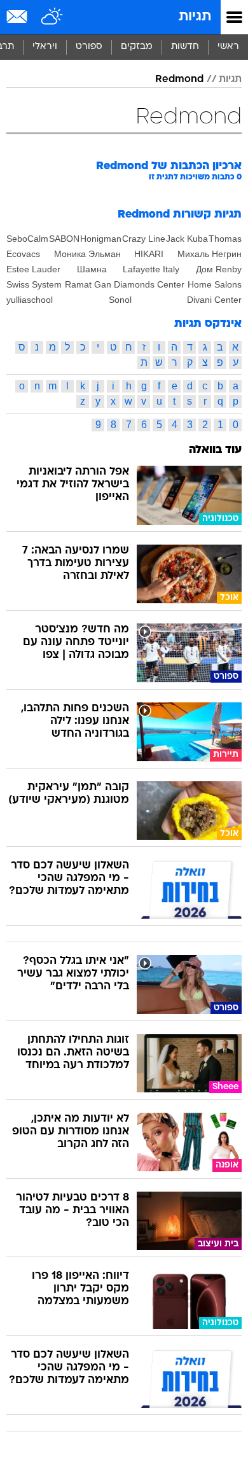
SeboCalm (27, 238)
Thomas (225, 238)
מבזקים (137, 47)
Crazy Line (143, 238)
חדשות (185, 47)
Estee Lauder (33, 269)
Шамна (92, 269)
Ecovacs (23, 254)
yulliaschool (29, 300)
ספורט (89, 47)
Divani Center (214, 300)
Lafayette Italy (151, 269)
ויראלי (44, 47)
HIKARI (148, 254)
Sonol (120, 300)
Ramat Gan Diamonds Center (124, 284)
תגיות (195, 17)
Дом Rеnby (219, 269)
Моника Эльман (87, 254)
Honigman (100, 238)
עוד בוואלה (215, 450)
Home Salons (215, 284)
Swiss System (34, 284)
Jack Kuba (187, 238)
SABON (64, 238)
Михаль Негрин (209, 254)
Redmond (179, 79)
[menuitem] (185, 47)
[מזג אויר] (52, 17)
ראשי (228, 47)
